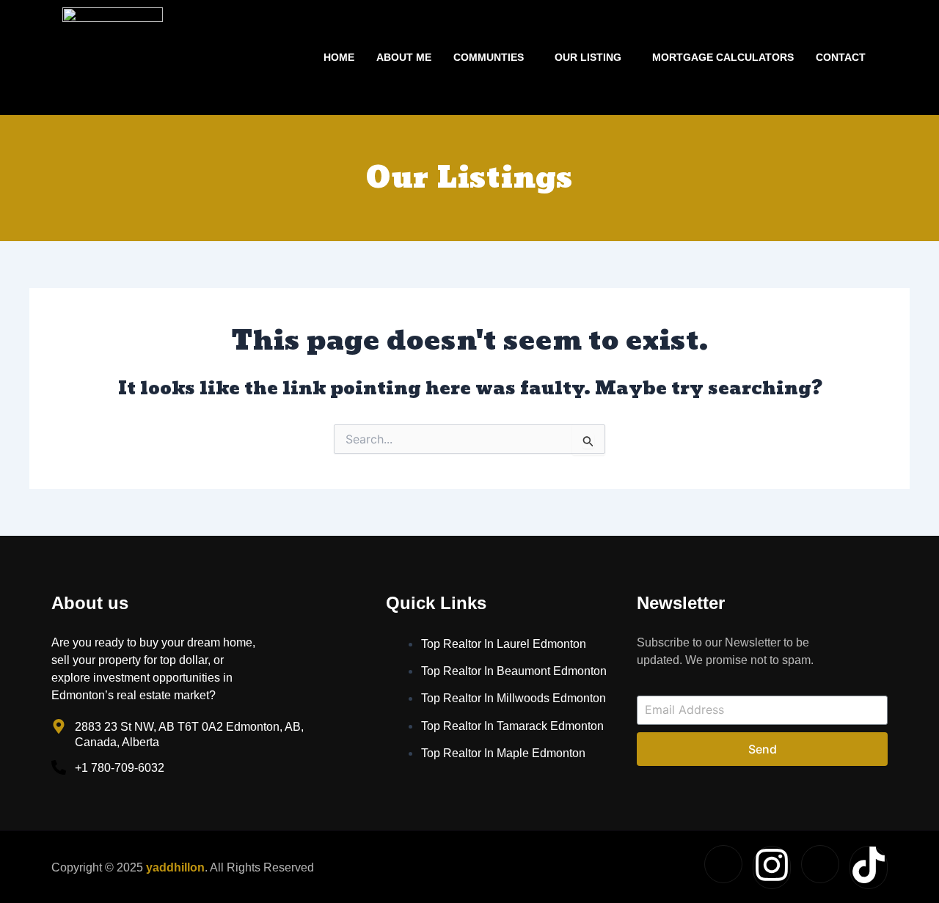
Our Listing (588, 57)
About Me (403, 57)
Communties (488, 57)
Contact (841, 57)
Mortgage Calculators (723, 57)
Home (339, 57)
